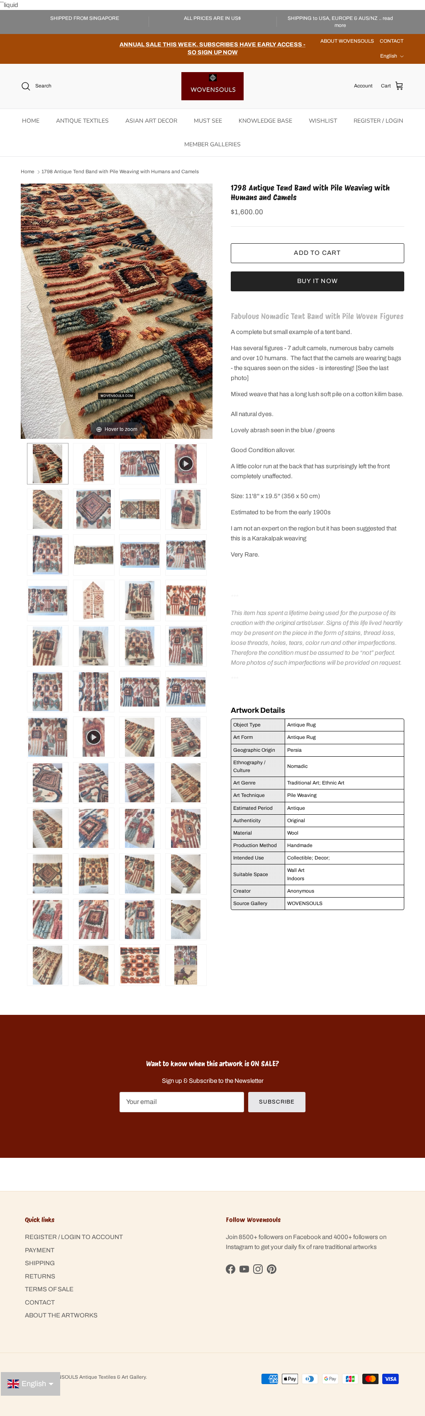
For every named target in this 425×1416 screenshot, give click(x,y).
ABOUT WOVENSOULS (347, 41)
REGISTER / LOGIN (378, 121)
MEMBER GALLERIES (212, 144)
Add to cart (317, 252)
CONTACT (391, 41)
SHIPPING (40, 1263)
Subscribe (276, 1102)
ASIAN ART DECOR (151, 121)
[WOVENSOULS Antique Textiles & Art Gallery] (212, 86)
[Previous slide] (29, 307)
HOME (30, 121)
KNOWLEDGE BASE (265, 121)
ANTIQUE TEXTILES (82, 121)
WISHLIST (323, 121)
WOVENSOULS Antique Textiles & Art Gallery (94, 1377)
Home (27, 172)
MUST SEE (208, 121)
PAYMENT (39, 1250)
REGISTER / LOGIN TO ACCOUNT (74, 1237)
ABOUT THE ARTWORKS (61, 1315)
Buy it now (317, 281)
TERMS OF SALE (49, 1289)
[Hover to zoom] (116, 310)
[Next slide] (204, 307)
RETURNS (40, 1276)
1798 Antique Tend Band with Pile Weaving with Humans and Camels (120, 172)
